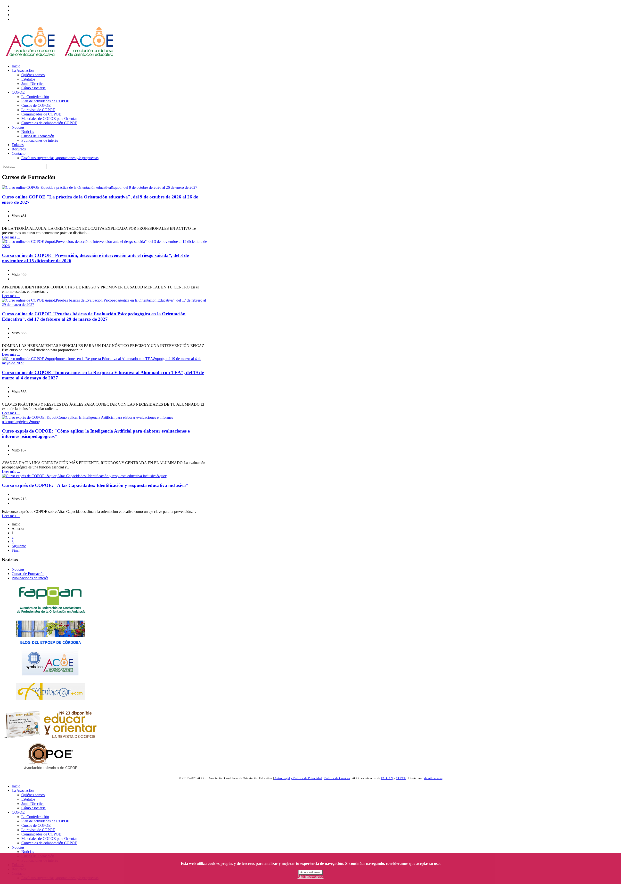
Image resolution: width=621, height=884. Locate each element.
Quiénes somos (33, 75)
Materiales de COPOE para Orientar (49, 118)
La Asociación (23, 70)
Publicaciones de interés (39, 140)
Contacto (18, 153)
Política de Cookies (337, 778)
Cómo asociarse (33, 88)
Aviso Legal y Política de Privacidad (298, 778)
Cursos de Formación (37, 136)
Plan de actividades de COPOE (45, 101)
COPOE (18, 92)
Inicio (16, 66)
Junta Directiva (32, 84)
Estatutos (28, 79)
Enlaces (18, 145)
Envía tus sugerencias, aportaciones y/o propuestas (59, 158)
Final (15, 550)
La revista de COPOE (38, 110)
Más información (311, 877)
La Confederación (35, 97)
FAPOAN (387, 778)
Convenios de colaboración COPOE (49, 123)
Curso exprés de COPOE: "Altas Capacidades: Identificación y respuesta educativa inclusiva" (95, 485)
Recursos (19, 149)
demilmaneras (433, 778)
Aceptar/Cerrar (310, 872)
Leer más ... (11, 237)
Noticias (18, 127)
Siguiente (19, 546)
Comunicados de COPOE (41, 114)
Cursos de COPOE (36, 105)
